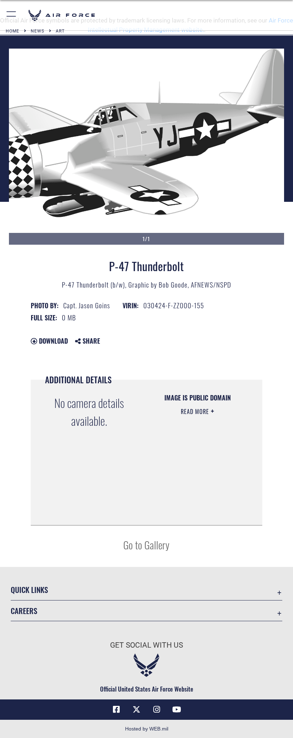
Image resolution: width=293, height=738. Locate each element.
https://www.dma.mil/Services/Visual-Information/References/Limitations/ (195, 502)
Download (52, 340)
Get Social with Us (146, 645)
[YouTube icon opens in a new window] (176, 709)
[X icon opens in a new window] (136, 709)
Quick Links (29, 589)
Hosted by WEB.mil (146, 729)
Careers (24, 610)
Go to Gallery (146, 544)
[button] (11, 15)
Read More (196, 411)
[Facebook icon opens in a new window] (116, 709)
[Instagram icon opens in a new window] (156, 709)
